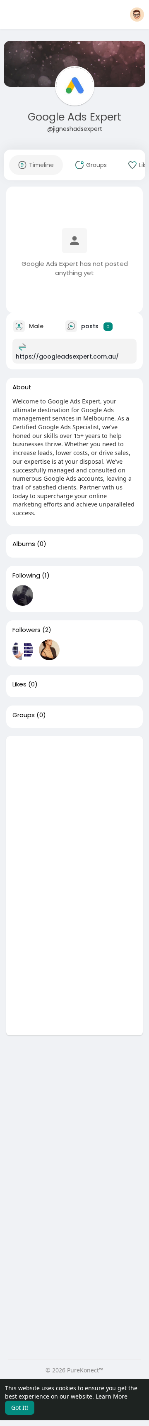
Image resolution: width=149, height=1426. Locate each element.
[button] (137, 14)
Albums (23, 544)
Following (26, 575)
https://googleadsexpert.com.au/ (67, 356)
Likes (19, 684)
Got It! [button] (19, 1407)
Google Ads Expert (74, 117)
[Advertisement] (74, 811)
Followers (26, 630)
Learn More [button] (111, 1396)
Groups (23, 715)
